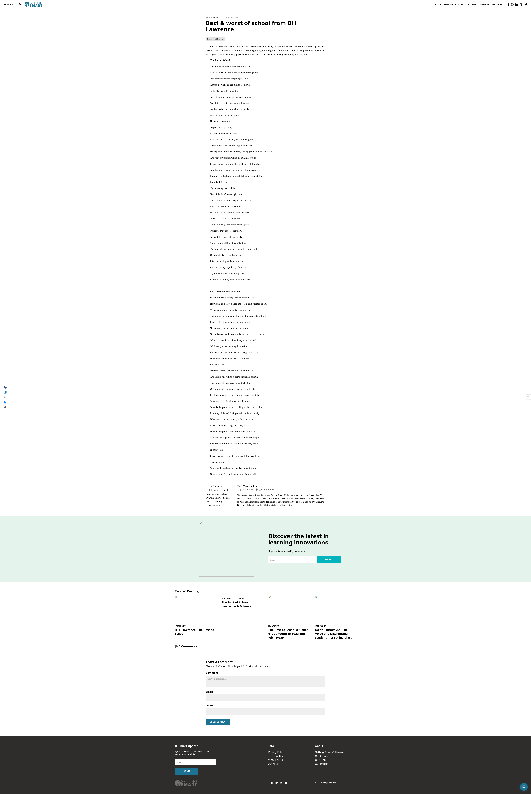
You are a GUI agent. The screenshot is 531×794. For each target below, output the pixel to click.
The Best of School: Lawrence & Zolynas (236, 604)
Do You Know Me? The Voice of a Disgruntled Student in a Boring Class (333, 633)
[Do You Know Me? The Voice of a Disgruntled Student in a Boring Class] (335, 609)
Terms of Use (276, 756)
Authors (273, 763)
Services (496, 4)
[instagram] (512, 4)
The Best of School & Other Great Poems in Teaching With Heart (288, 633)
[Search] (20, 4)
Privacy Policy (276, 752)
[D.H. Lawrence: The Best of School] (195, 609)
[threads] (521, 4)
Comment (212, 672)
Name (210, 705)
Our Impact (321, 763)
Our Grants (321, 756)
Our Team (320, 760)
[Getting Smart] (33, 4)
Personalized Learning (215, 39)
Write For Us (275, 760)
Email (209, 691)
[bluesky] (525, 4)
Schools (463, 4)
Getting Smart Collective (329, 752)
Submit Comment (218, 722)
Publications (480, 4)
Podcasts (450, 4)
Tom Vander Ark (214, 17)
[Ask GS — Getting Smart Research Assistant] (524, 787)
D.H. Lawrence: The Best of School (194, 632)
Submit (329, 560)
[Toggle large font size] (528, 397)
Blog (438, 4)
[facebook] (508, 4)
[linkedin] (516, 4)
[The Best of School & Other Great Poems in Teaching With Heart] (288, 609)
